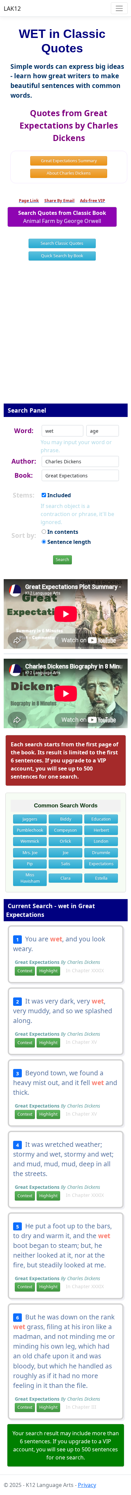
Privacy (87, 1485)
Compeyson (65, 830)
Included (58, 495)
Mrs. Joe (30, 852)
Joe (66, 852)
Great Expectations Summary (69, 160)
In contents (62, 531)
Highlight (48, 971)
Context (24, 971)
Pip (30, 864)
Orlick (65, 841)
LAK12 (12, 8)
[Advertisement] (65, 336)
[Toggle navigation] (119, 8)
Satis (65, 864)
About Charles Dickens (69, 173)
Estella (101, 878)
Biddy (65, 819)
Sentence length (68, 542)
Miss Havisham (30, 878)
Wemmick (29, 841)
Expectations (101, 864)
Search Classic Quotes (62, 243)
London (101, 841)
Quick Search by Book (62, 256)
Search (62, 559)
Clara (65, 878)
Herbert (101, 830)
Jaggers (30, 819)
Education (101, 819)
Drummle (101, 852)
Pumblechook (30, 830)
